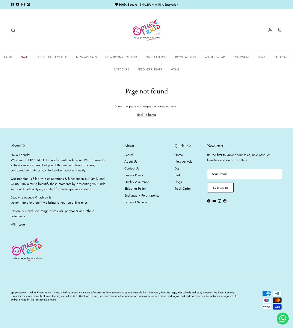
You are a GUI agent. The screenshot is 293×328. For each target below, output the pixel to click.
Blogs (178, 182)
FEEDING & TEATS (150, 69)
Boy (177, 168)
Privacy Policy (133, 175)
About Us (130, 161)
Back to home (146, 114)
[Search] (13, 30)
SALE (24, 57)
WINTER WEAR (215, 57)
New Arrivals (183, 161)
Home (179, 155)
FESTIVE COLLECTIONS (52, 57)
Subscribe (220, 188)
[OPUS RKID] (146, 30)
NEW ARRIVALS (86, 57)
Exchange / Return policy (141, 195)
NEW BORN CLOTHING (121, 57)
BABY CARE (121, 69)
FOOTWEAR (241, 57)
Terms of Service (135, 202)
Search (129, 155)
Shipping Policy (135, 188)
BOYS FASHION (185, 57)
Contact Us (131, 168)
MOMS (175, 69)
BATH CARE (281, 57)
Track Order (183, 188)
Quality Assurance (136, 182)
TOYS (261, 57)
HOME (8, 57)
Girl (177, 175)
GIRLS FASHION (156, 57)
